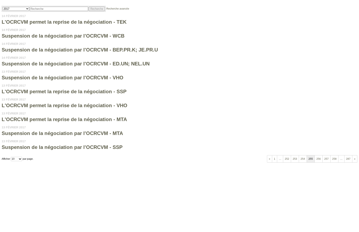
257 (326, 158)
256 (318, 158)
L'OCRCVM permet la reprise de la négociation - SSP (64, 91)
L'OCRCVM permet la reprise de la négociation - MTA (64, 119)
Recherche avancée (117, 8)
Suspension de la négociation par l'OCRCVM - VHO (62, 77)
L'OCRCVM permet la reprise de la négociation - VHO (64, 105)
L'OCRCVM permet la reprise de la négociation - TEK (64, 22)
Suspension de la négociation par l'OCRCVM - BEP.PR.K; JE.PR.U (80, 50)
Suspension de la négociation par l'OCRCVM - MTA (62, 133)
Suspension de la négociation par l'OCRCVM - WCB (63, 36)
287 (348, 158)
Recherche (96, 8)
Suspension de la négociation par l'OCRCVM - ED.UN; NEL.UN (76, 63)
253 (295, 158)
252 (287, 158)
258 (334, 158)
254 (303, 158)
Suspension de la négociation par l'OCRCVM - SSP (62, 147)
